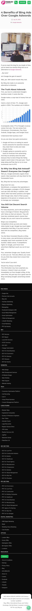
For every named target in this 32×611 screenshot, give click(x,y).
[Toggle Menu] (29, 608)
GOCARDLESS (6, 571)
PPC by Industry (6, 326)
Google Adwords (17, 22)
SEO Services (5, 334)
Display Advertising (7, 304)
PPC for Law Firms (7, 488)
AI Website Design (7, 375)
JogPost (4, 435)
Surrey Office (5, 540)
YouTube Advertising (7, 301)
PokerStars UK (6, 440)
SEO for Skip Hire (6, 475)
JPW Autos (5, 429)
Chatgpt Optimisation (8, 348)
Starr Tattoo (5, 418)
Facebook (4, 579)
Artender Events (6, 421)
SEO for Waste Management (10, 472)
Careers (4, 576)
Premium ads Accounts (8, 296)
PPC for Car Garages (7, 513)
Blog (3, 568)
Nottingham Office (7, 543)
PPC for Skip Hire (6, 510)
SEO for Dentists (6, 470)
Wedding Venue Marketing (9, 527)
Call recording (6, 394)
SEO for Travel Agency (8, 461)
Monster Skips (6, 410)
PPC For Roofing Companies (9, 494)
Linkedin (4, 582)
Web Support (5, 380)
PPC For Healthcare (7, 497)
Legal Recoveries (6, 424)
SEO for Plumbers (7, 478)
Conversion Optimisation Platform (11, 391)
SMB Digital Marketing (8, 521)
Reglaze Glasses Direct (8, 426)
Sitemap (4, 562)
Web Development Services (9, 372)
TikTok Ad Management (8, 318)
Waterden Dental (6, 437)
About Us (4, 574)
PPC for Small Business (8, 499)
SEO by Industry (6, 361)
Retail (3, 524)
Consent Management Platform (10, 402)
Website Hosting (6, 383)
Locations (4, 548)
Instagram (4, 587)
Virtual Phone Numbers (8, 399)
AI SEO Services (6, 342)
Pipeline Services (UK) (8, 432)
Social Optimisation (7, 315)
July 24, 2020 (17, 19)
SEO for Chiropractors (8, 467)
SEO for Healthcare (7, 459)
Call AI (3, 396)
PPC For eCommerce (7, 486)
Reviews (4, 556)
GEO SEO (4, 345)
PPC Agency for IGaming (9, 508)
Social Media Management (9, 312)
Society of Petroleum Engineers (10, 415)
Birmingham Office (7, 545)
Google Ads (5, 293)
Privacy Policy (6, 565)
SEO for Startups (6, 356)
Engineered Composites (8, 413)
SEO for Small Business (8, 350)
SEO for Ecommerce (7, 353)
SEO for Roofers (6, 456)
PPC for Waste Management (10, 505)
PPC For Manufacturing (8, 502)
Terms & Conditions (7, 560)
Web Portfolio (5, 378)
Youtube (4, 585)
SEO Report (5, 337)
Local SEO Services (7, 339)
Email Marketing (6, 323)
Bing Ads (4, 299)
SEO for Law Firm (7, 450)
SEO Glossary (5, 359)
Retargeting (5, 307)
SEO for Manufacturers (8, 464)
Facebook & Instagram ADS (9, 310)
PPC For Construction (7, 491)
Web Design (5, 369)
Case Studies (5, 529)
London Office (5, 537)
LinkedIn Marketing (7, 321)
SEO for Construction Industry (10, 453)
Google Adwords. (16, 69)
